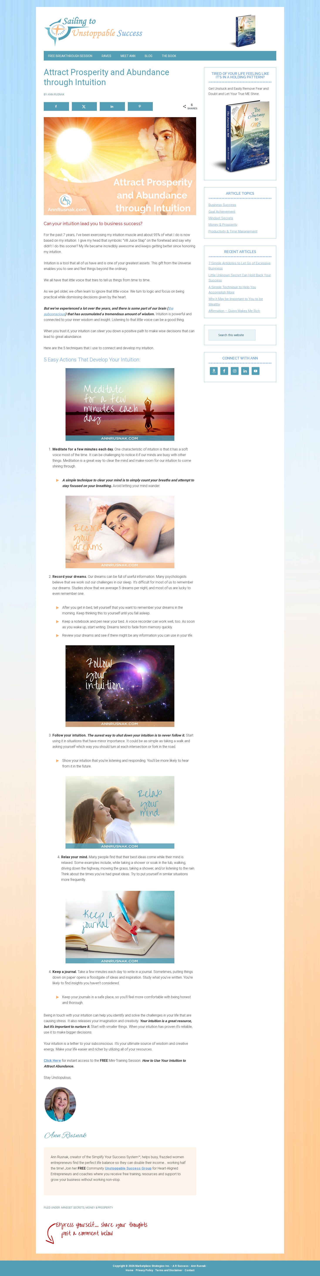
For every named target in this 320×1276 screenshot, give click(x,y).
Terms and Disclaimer (168, 1270)
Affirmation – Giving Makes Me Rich (234, 311)
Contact (189, 1270)
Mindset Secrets (72, 1207)
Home (129, 1270)
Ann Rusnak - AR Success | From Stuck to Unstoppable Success (160, 31)
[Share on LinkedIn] (112, 106)
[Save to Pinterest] (140, 106)
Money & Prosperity (99, 1207)
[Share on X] (84, 106)
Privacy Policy (144, 1270)
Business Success (222, 205)
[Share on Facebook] (56, 106)
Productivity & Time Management (233, 231)
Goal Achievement (222, 212)
